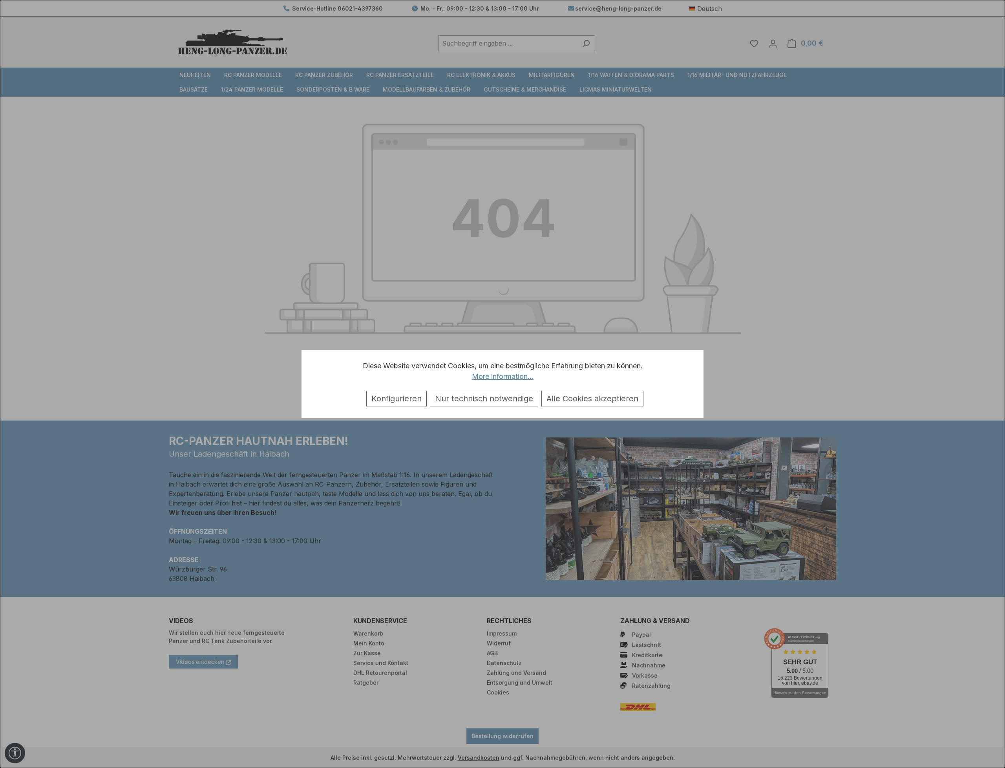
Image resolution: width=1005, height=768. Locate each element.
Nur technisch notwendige (484, 398)
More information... (503, 376)
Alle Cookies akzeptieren (592, 398)
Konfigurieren (396, 398)
